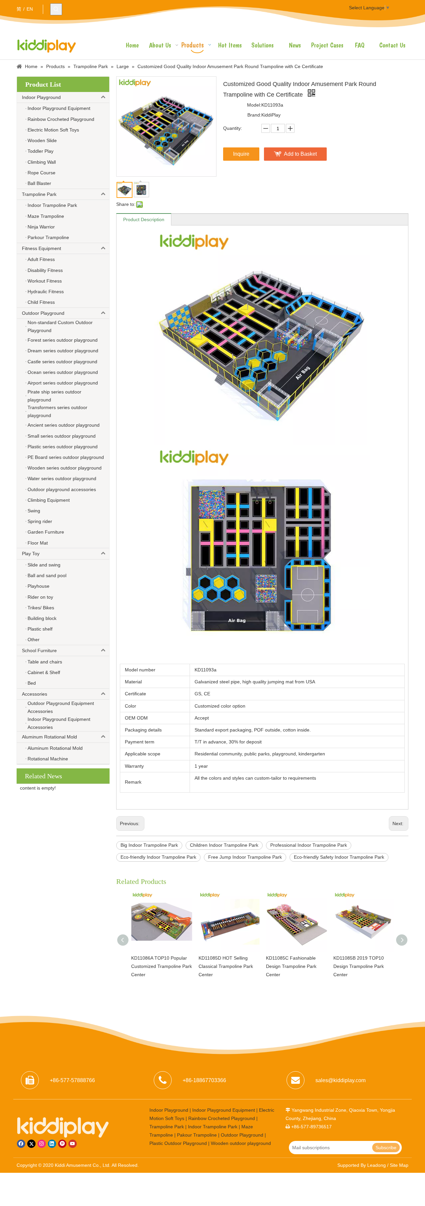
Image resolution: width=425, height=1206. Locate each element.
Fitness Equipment (41, 248)
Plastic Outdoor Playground (178, 1143)
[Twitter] (31, 1144)
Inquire (241, 154)
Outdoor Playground (43, 313)
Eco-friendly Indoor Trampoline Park (158, 857)
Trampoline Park (39, 194)
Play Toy (31, 553)
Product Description (143, 219)
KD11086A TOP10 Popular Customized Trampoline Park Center (161, 966)
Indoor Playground (41, 97)
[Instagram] (42, 1144)
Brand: (254, 115)
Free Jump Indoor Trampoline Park (245, 857)
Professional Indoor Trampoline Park (308, 845)
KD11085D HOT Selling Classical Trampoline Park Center (226, 966)
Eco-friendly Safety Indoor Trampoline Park (339, 857)
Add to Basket (300, 154)
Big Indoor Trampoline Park (149, 845)
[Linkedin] (52, 1144)
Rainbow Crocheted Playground (221, 1118)
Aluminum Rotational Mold (49, 736)
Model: (254, 105)
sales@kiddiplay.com (340, 1080)
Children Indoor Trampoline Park (224, 845)
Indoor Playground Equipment (223, 1110)
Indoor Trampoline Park (212, 1126)
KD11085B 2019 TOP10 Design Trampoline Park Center (358, 966)
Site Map (399, 1165)
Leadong (376, 1165)
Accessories (34, 694)
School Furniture (39, 650)
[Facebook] (21, 1144)
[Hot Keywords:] (56, 9)
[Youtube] (72, 1144)
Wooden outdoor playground (241, 1143)
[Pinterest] (62, 1144)
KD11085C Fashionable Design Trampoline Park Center (291, 966)
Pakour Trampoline (197, 1135)
